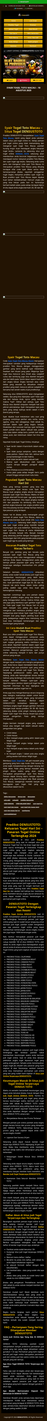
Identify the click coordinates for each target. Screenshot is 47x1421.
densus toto (21, 797)
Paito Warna (13, 38)
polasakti (15, 800)
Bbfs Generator (33, 33)
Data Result (33, 29)
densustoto (31, 797)
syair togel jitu (38, 804)
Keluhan (13, 46)
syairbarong (26, 811)
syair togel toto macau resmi (30, 807)
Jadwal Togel (13, 29)
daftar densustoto (10, 797)
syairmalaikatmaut (10, 814)
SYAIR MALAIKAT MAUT (23, 804)
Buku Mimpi (13, 42)
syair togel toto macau (11, 807)
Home (13, 21)
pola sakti (7, 800)
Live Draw (33, 21)
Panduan (33, 46)
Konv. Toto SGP (33, 38)
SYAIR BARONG (9, 804)
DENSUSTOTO (22, 1417)
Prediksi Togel (13, 25)
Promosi (33, 25)
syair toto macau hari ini (12, 811)
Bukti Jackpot (33, 42)
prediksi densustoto (27, 800)
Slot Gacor (13, 33)
